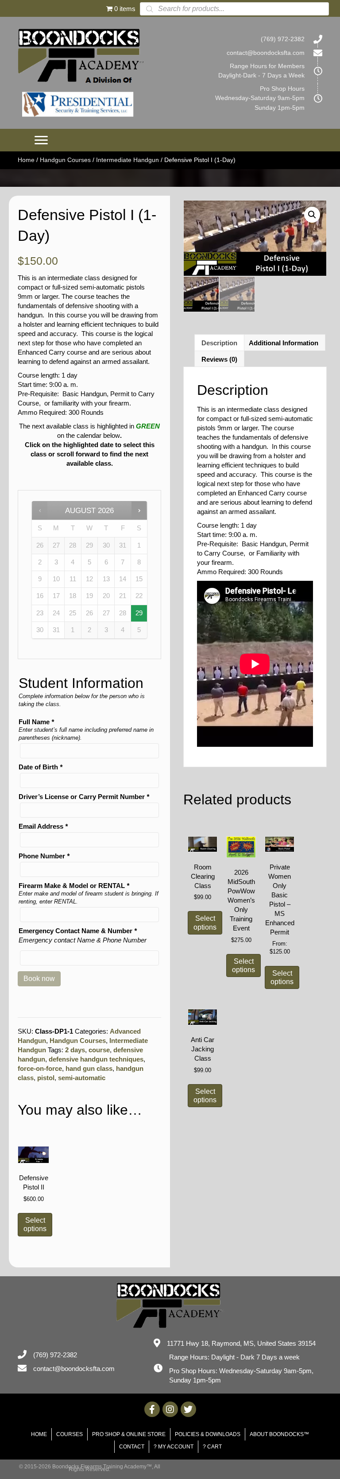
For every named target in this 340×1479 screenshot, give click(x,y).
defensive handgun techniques (96, 1059)
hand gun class (89, 1068)
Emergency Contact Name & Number (78, 931)
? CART (212, 1447)
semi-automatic (81, 1077)
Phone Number (44, 856)
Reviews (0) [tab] (219, 359)
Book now (39, 978)
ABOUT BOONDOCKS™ (279, 1434)
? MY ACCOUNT (173, 1447)
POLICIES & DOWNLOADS (207, 1434)
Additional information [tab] (283, 343)
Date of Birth (40, 767)
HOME (39, 1434)
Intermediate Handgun (127, 159)
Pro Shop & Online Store (129, 1434)
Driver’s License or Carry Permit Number (84, 796)
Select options (34, 1224)
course (99, 1050)
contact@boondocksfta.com (266, 52)
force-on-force (40, 1068)
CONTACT (131, 1447)
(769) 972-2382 (283, 38)
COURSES (69, 1434)
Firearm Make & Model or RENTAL (74, 885)
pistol (45, 1077)
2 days (75, 1050)
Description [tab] (219, 343)
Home (26, 159)
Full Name (36, 722)
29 (139, 613)
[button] (41, 140)
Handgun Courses (65, 159)
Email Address (43, 826)
